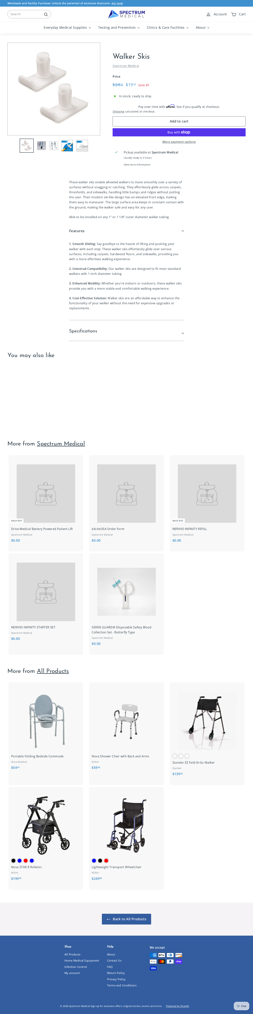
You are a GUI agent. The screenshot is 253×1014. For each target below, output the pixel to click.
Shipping (118, 111)
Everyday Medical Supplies (66, 27)
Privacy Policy (116, 979)
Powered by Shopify (177, 1006)
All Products (53, 671)
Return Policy (116, 973)
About (201, 27)
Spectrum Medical (126, 66)
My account (72, 973)
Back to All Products (129, 919)
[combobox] (29, 14)
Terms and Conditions (122, 985)
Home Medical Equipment (81, 960)
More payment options (179, 142)
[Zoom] (54, 89)
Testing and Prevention (117, 27)
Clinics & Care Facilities (166, 27)
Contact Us (114, 960)
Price (116, 76)
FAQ (110, 967)
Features (77, 230)
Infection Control (75, 967)
